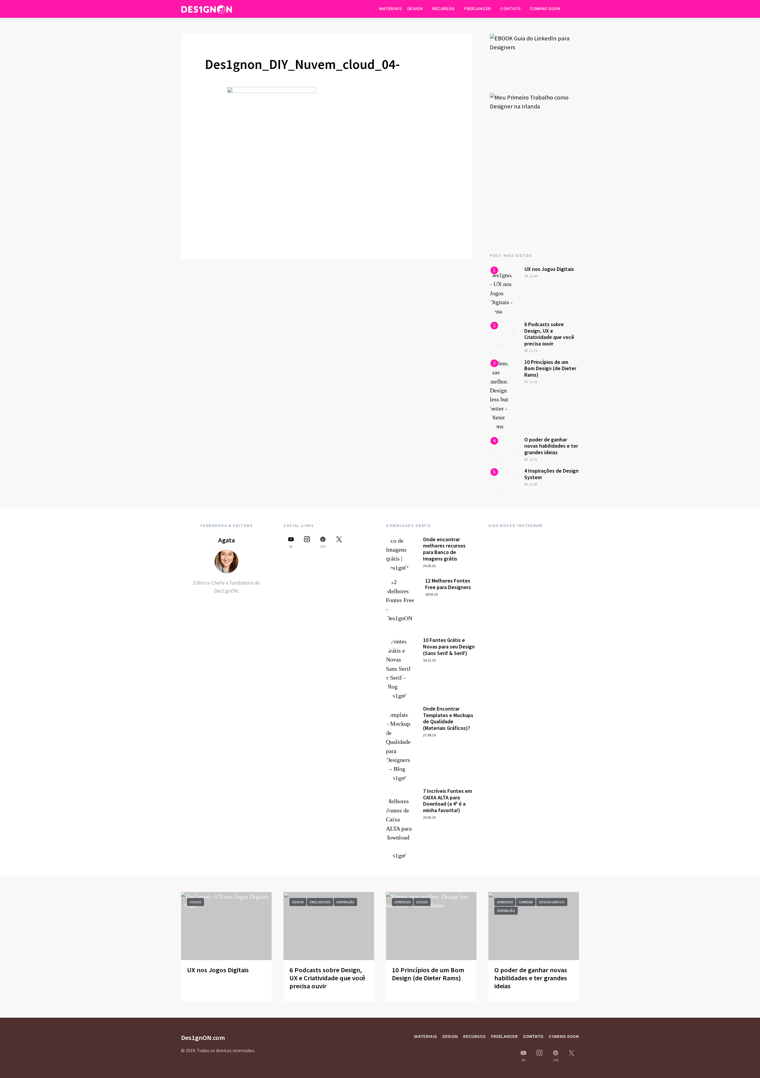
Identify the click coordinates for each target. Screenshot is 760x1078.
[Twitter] (339, 542)
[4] (502, 448)
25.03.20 (429, 566)
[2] (502, 332)
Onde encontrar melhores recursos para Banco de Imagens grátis (444, 549)
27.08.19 (429, 735)
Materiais (390, 8)
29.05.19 (429, 817)
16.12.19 (429, 660)
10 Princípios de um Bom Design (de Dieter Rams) (550, 368)
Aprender (402, 902)
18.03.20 (431, 594)
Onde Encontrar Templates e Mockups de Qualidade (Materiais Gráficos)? (448, 718)
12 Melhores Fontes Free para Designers (448, 584)
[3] (502, 394)
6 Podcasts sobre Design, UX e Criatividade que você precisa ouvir (549, 334)
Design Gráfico (552, 902)
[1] (502, 290)
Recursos (443, 8)
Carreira (526, 902)
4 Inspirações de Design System (551, 474)
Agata (226, 540)
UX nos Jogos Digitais (549, 269)
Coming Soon (545, 8)
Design (415, 8)
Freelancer (477, 8)
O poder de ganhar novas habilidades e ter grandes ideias (551, 446)
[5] (502, 479)
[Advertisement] (534, 194)
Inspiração (345, 902)
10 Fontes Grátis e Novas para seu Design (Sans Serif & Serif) (449, 646)
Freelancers (320, 902)
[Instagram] (307, 542)
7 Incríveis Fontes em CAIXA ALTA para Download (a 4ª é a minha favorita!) (447, 800)
